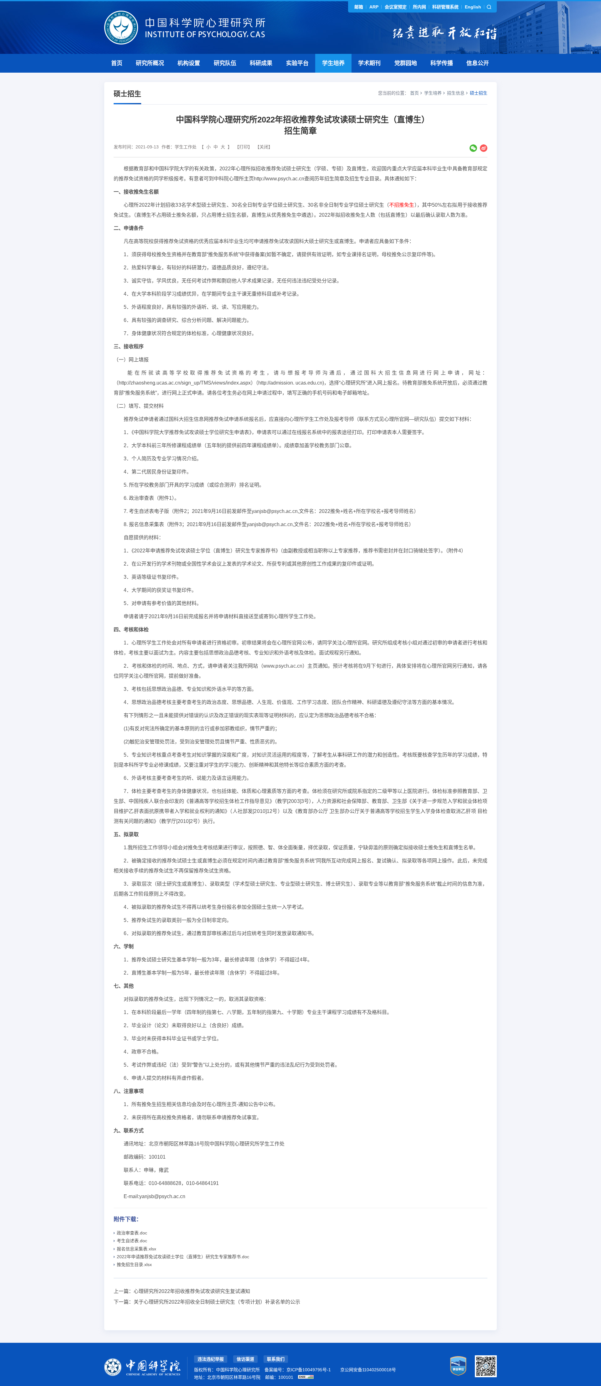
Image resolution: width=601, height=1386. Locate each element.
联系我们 (276, 1359)
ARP (373, 6)
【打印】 (243, 146)
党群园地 (405, 63)
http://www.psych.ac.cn (279, 178)
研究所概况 (150, 63)
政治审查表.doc (132, 1232)
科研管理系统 (445, 6)
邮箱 (358, 6)
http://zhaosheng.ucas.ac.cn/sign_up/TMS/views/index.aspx (185, 382)
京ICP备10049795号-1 (308, 1369)
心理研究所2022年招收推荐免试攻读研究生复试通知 (192, 1291)
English (473, 6)
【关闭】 (264, 146)
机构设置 (188, 63)
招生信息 (456, 93)
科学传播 (441, 63)
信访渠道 (245, 1359)
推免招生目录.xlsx (134, 1264)
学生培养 (333, 63)
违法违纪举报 (211, 1359)
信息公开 (477, 63)
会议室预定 (396, 6)
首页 (116, 63)
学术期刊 (369, 63)
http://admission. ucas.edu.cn (290, 382)
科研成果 (261, 63)
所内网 (419, 6)
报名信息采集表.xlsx (136, 1248)
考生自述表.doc (132, 1240)
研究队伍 (225, 63)
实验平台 (297, 63)
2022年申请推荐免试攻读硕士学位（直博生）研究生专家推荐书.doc (183, 1256)
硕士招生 (478, 93)
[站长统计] (306, 1377)
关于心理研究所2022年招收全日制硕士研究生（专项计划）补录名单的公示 (217, 1302)
